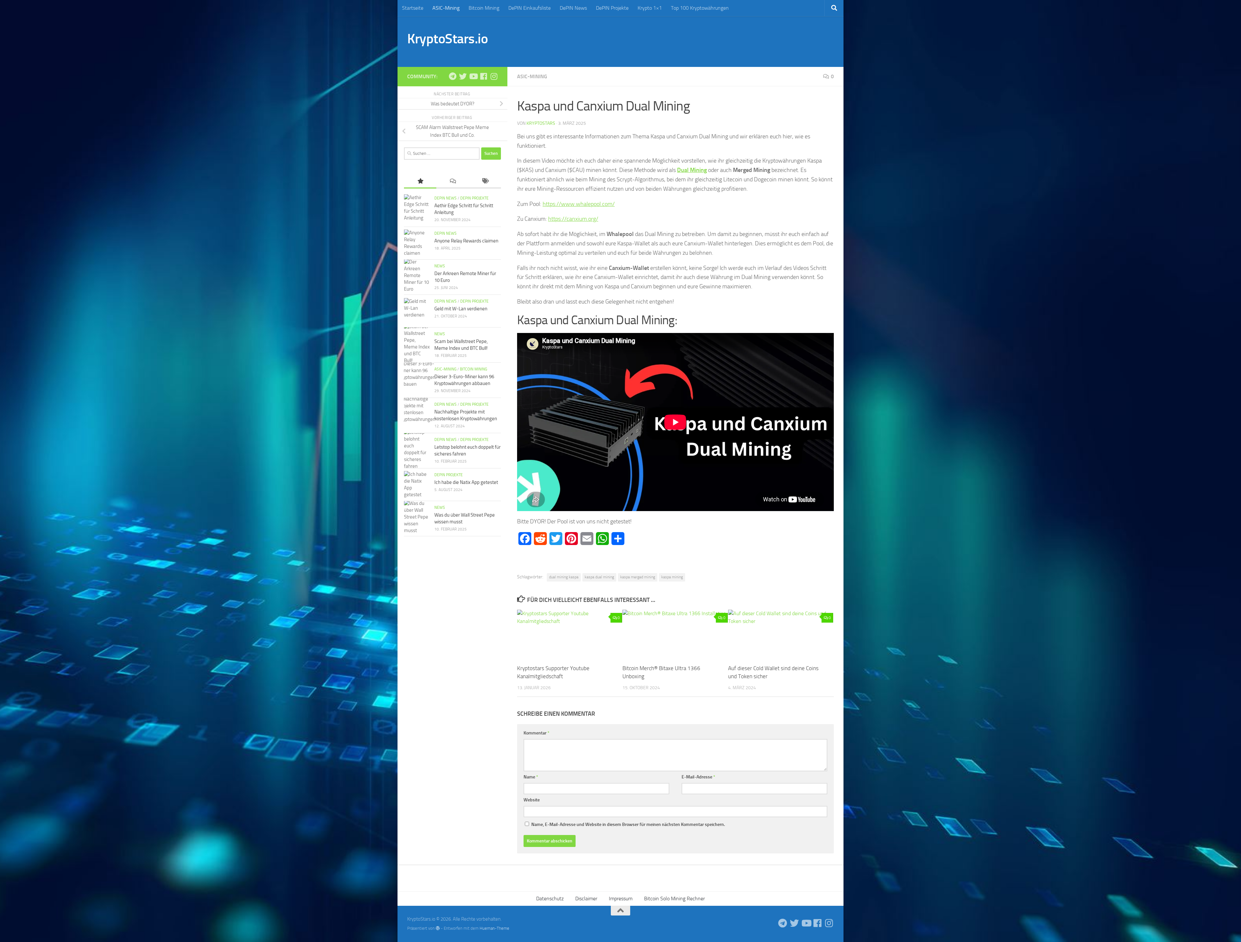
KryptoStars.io (447, 39)
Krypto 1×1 (650, 8)
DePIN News (573, 8)
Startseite (412, 8)
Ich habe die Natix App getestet (466, 482)
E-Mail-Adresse (698, 777)
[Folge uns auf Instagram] (494, 76)
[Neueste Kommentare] (452, 181)
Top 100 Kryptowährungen (700, 8)
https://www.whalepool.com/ (579, 204)
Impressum (620, 898)
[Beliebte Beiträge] (420, 181)
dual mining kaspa (563, 577)
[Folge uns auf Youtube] (473, 76)
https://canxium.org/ (573, 218)
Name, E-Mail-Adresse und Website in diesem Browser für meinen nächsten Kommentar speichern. (628, 824)
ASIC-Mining (446, 8)
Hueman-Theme (494, 928)
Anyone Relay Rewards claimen (466, 241)
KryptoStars (540, 123)
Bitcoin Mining (484, 8)
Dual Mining (692, 170)
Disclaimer (586, 898)
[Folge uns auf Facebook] (483, 76)
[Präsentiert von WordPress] (438, 928)
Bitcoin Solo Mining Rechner (674, 898)
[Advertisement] (716, 40)
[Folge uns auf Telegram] (452, 76)
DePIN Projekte (612, 8)
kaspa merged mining (637, 577)
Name (531, 777)
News (439, 266)
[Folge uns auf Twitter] (463, 76)
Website (532, 800)
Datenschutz (550, 898)
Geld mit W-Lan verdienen (460, 309)
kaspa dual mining (599, 577)
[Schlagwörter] (485, 181)
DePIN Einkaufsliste (529, 8)
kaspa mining (672, 577)
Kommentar (536, 733)
